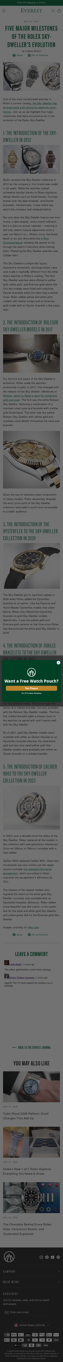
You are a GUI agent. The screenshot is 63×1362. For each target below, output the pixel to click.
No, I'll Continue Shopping (31, 693)
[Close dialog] (58, 662)
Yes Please (31, 688)
